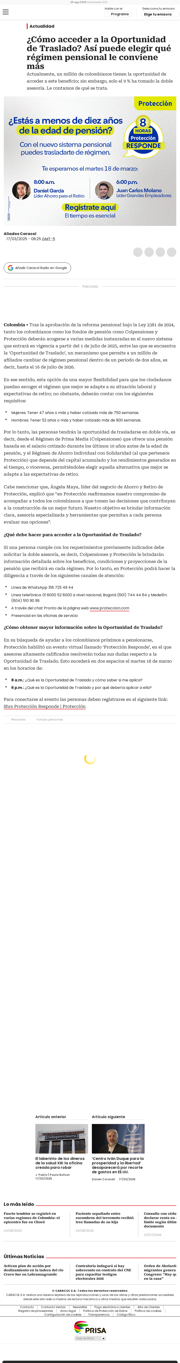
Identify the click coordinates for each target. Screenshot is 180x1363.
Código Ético (126, 1315)
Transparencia (98, 1315)
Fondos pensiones (50, 719)
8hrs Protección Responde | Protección (45, 706)
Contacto (27, 1307)
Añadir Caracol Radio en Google (41, 268)
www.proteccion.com (109, 608)
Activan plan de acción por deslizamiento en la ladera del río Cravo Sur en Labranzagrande (33, 1270)
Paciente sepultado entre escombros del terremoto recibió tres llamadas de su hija (105, 1218)
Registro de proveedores (35, 1311)
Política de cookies (148, 1311)
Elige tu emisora (158, 14)
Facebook (137, 252)
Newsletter (80, 1307)
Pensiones (18, 719)
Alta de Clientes (149, 1307)
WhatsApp (171, 252)
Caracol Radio (22, 12)
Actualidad (42, 26)
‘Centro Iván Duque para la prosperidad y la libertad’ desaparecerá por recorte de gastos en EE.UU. (118, 1165)
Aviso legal (68, 1311)
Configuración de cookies (63, 1315)
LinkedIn (160, 252)
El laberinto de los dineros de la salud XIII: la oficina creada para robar (60, 1163)
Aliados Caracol (20, 233)
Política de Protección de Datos (105, 1311)
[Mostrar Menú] (5, 12)
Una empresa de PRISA (90, 1327)
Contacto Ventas (53, 1307)
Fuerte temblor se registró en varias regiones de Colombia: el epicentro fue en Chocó (32, 1218)
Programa (120, 14)
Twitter (149, 252)
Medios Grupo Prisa (90, 1338)
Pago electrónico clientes (112, 1307)
